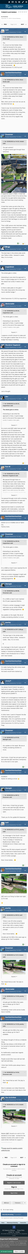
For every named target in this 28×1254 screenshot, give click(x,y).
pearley (22, 829)
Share (7, 1203)
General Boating (16, 18)
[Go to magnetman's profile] (2, 268)
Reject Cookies (19, 1251)
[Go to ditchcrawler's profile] (2, 304)
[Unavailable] (14, 163)
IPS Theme (5, 1230)
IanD (7, 30)
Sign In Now (14, 1193)
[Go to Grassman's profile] (2, 135)
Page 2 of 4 (14, 24)
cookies (11, 1241)
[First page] (2, 24)
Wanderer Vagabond (12, 345)
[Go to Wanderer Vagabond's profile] (2, 346)
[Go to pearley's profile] (2, 623)
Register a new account (14, 1182)
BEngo (21, 629)
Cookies (17, 1232)
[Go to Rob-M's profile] (2, 467)
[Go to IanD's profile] (2, 31)
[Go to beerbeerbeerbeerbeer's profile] (2, 73)
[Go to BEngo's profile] (2, 248)
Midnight (8, 584)
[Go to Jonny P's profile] (2, 682)
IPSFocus (12, 1230)
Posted (13, 32)
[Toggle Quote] (3, 37)
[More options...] (25, 32)
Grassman (5, 16)
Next (22, 24)
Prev (5, 24)
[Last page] (26, 24)
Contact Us (11, 1232)
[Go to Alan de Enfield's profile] (2, 1098)
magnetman (6, 312)
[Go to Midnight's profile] (2, 585)
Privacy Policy (20, 1230)
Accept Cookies (7, 1251)
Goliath (22, 141)
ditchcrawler (9, 304)
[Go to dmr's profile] (2, 397)
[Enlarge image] (14, 883)
